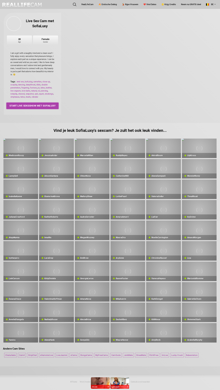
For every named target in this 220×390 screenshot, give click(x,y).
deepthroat (30, 84)
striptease (14, 97)
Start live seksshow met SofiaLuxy (32, 105)
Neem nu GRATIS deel (191, 4)
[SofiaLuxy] (13, 23)
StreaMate (141, 355)
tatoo (22, 97)
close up (46, 81)
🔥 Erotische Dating (108, 4)
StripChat (32, 355)
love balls (26, 91)
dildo (38, 84)
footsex (33, 88)
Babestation (191, 355)
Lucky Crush (177, 355)
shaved (21, 94)
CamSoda (116, 355)
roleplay (13, 94)
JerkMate (128, 355)
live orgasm (15, 91)
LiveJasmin (61, 355)
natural (34, 91)
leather (49, 88)
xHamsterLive (46, 355)
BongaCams (86, 355)
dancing (21, 84)
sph (36, 94)
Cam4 (22, 355)
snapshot (30, 94)
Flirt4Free (153, 355)
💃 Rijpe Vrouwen (130, 4)
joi (39, 88)
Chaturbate (10, 355)
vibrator (35, 97)
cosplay (13, 84)
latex (43, 88)
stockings (49, 94)
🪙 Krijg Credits (168, 4)
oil (39, 91)
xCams (74, 355)
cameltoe (37, 81)
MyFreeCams (101, 355)
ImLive (165, 355)
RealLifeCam (87, 4)
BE (211, 4)
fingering (25, 88)
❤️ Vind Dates (149, 4)
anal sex (20, 81)
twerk (28, 97)
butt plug (28, 81)
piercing (44, 91)
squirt (41, 94)
